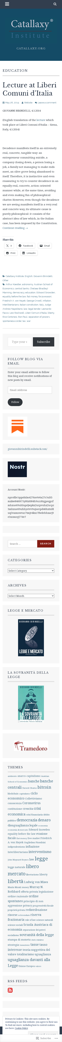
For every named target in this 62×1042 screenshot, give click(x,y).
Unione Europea (27, 966)
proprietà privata (16, 910)
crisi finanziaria (34, 814)
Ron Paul (22, 317)
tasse (34, 944)
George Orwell (34, 300)
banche (33, 781)
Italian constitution (29, 304)
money (25, 887)
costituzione (15, 808)
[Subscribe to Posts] (10, 991)
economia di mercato (18, 829)
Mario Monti (14, 887)
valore (38, 966)
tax (24, 321)
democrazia (27, 819)
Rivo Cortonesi (10, 317)
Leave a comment (47, 102)
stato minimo (37, 939)
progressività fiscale (43, 905)
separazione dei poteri (34, 929)
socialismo (13, 935)
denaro (44, 819)
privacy (27, 905)
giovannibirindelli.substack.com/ (27, 449)
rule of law (30, 919)
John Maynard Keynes (18, 859)
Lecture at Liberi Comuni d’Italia (29, 89)
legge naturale (16, 867)
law (25, 309)
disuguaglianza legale (23, 825)
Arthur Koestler (13, 284)
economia (43, 825)
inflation (47, 300)
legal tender (34, 309)
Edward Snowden (46, 292)
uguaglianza (43, 954)
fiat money (32, 296)
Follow (15, 402)
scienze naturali (44, 919)
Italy (41, 304)
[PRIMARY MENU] (7, 4)
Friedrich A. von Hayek (14, 300)
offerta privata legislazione (37, 891)
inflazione (32, 846)
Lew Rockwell (17, 313)
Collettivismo (33, 798)
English (29, 276)
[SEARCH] (55, 4)
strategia (13, 944)
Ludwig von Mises (36, 882)
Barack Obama (29, 788)
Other (5, 280)
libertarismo (32, 874)
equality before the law (14, 296)
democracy (18, 292)
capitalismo (24, 793)
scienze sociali (15, 924)
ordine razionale (18, 896)
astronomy (27, 284)
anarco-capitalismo (29, 776)
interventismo (40, 851)
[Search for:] (23, 543)
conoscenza (15, 803)
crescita (28, 809)
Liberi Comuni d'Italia (36, 313)
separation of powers (39, 317)
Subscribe (43, 342)
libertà (15, 881)
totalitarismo (25, 954)
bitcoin (44, 787)
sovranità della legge (37, 934)
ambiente (12, 776)
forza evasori (45, 296)
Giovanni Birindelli (43, 276)
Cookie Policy (21, 1028)
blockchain (13, 793)
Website (28, 102)
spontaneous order (12, 321)
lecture (41, 120)
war (29, 321)
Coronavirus (31, 803)
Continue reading (15, 228)
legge (41, 858)
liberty (51, 313)
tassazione (25, 945)
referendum (24, 915)
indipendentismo (16, 846)
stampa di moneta (19, 939)
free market (34, 838)
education (30, 292)
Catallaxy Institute (15, 276)
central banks (22, 288)
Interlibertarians (11, 304)
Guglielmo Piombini (34, 842)
